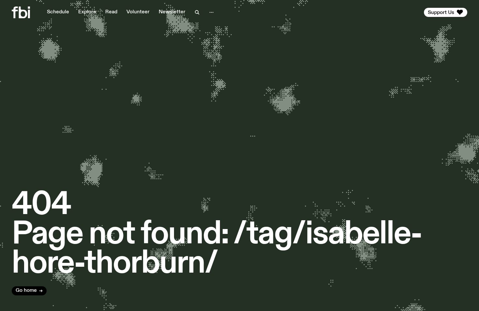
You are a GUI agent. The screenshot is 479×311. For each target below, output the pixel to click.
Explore (87, 12)
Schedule (58, 12)
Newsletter (172, 12)
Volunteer (138, 12)
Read (111, 12)
